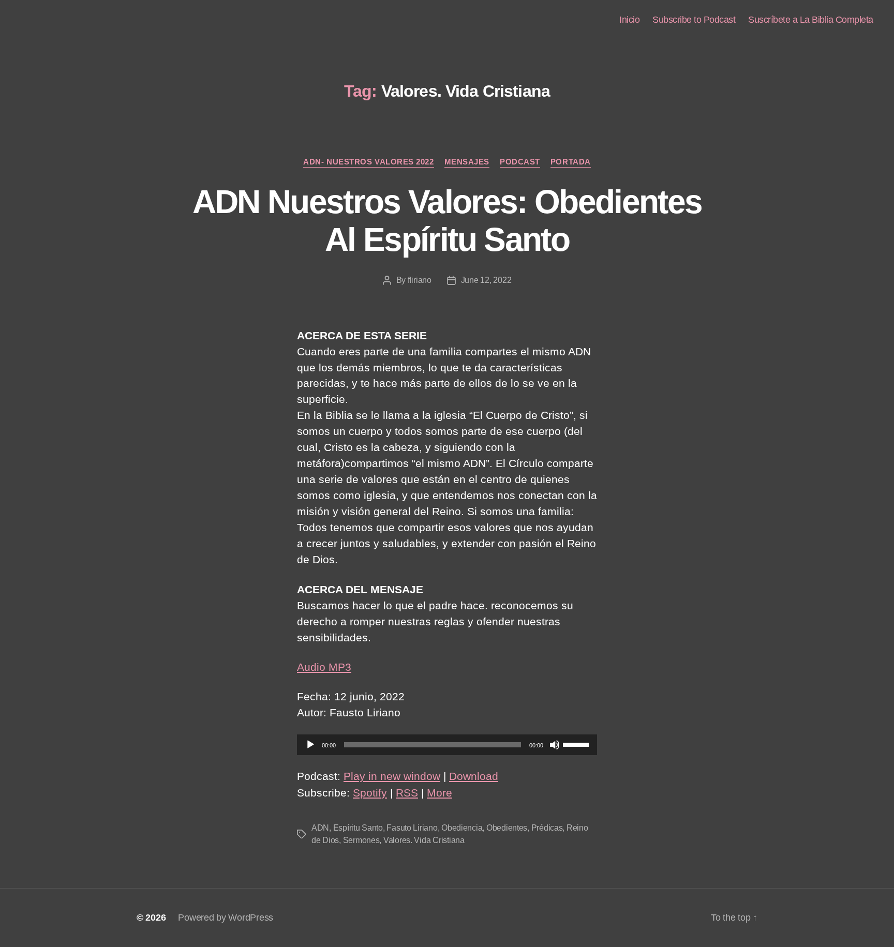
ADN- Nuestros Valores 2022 (368, 161)
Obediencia (461, 827)
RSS (407, 793)
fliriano (419, 280)
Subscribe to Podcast (693, 19)
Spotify (370, 793)
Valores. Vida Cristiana (424, 840)
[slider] (577, 743)
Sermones (361, 840)
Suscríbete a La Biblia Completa (810, 19)
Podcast (520, 161)
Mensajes (466, 161)
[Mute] (554, 745)
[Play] (310, 745)
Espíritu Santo (358, 827)
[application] (447, 744)
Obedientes (506, 827)
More (439, 793)
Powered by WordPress (225, 917)
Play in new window (392, 776)
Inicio (629, 19)
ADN (320, 827)
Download (473, 776)
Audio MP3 (324, 667)
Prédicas (547, 827)
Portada (570, 161)
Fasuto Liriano (411, 827)
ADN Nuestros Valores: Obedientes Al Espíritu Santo (447, 220)
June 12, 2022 (486, 280)
